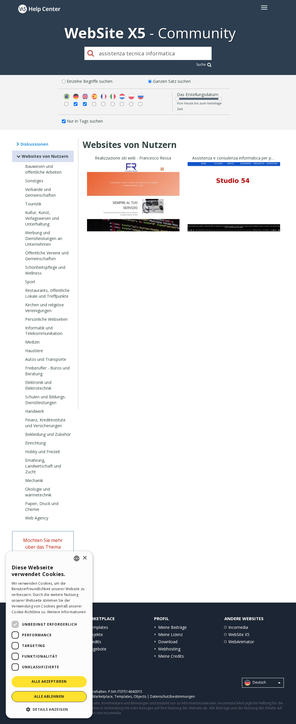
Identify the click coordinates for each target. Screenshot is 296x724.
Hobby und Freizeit (42, 451)
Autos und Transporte (45, 359)
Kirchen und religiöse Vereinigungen (44, 307)
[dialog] (49, 634)
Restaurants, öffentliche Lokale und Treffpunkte (47, 293)
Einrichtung (35, 443)
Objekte (95, 634)
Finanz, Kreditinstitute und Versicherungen (45, 422)
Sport (30, 281)
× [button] (84, 558)
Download (167, 641)
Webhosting (169, 649)
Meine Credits (171, 656)
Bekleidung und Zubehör (48, 434)
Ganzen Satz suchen (172, 81)
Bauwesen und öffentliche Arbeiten (43, 169)
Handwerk (34, 411)
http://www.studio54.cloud (233, 204)
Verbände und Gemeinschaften (40, 192)
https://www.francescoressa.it (133, 204)
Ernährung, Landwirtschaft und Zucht (43, 465)
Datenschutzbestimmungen (172, 696)
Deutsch (259, 682)
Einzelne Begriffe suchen (89, 81)
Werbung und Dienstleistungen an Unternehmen (43, 238)
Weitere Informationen (66, 611)
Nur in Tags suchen (85, 121)
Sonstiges (34, 180)
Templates (98, 627)
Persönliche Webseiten (46, 319)
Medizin (32, 342)
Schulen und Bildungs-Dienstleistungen (45, 399)
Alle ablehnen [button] (49, 696)
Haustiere (34, 350)
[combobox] (76, 558)
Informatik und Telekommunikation (43, 330)
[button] (49, 709)
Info (133, 226)
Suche (201, 64)
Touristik (33, 204)
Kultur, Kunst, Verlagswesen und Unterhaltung (42, 218)
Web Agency (36, 518)
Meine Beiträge (172, 627)
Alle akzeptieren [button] (49, 681)
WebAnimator (241, 641)
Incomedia (238, 627)
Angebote (97, 649)
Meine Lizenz (170, 634)
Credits (94, 641)
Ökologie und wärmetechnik (38, 492)
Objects (140, 696)
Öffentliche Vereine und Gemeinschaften (47, 255)
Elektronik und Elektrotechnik (38, 385)
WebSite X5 (238, 634)
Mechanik (34, 480)
